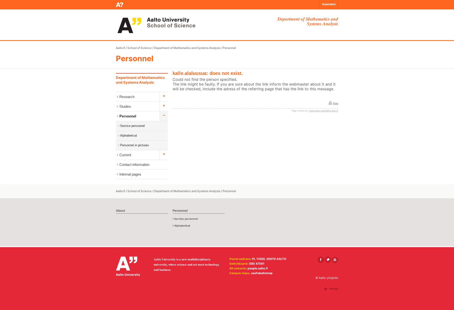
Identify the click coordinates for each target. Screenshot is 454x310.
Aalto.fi (120, 48)
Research (127, 97)
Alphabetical (128, 135)
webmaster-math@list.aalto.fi (323, 111)
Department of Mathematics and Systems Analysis (187, 48)
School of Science (139, 48)
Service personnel (132, 126)
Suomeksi (329, 4)
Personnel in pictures (134, 145)
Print (335, 103)
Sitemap (333, 288)
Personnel (229, 48)
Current (125, 155)
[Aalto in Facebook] (321, 260)
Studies (125, 106)
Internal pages (130, 174)
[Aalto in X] (328, 260)
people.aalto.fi (258, 268)
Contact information (134, 165)
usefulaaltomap (262, 273)
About (120, 210)
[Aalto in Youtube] (335, 260)
